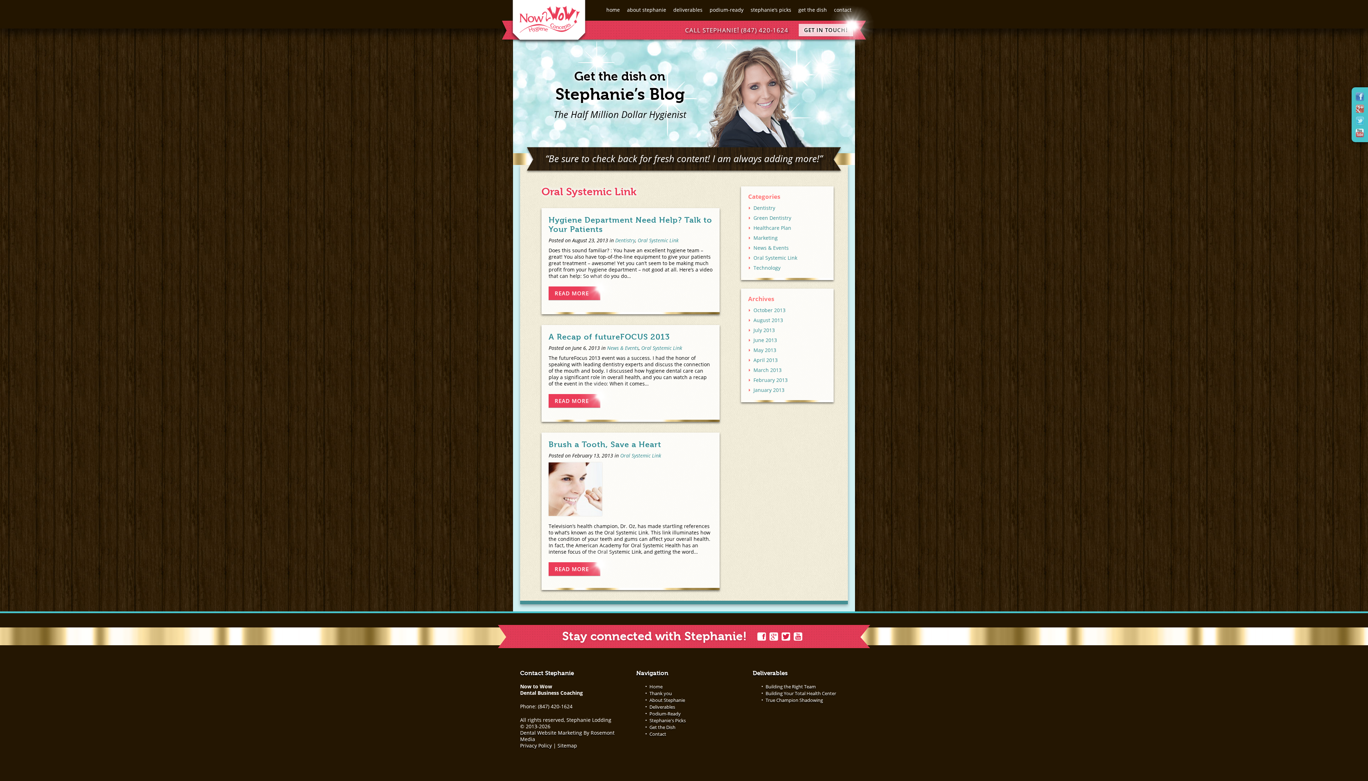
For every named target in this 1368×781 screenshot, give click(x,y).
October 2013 (769, 310)
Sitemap (567, 745)
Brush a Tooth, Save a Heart (605, 444)
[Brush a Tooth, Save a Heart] (630, 489)
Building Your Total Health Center (801, 693)
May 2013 (764, 350)
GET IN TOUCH (826, 29)
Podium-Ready (726, 9)
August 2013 (768, 320)
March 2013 (767, 370)
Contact (842, 9)
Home (613, 9)
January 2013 (768, 390)
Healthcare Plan (772, 227)
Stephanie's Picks (667, 720)
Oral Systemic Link (658, 240)
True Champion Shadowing (794, 700)
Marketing (765, 237)
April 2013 (765, 360)
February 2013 (770, 380)
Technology (767, 267)
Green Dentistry (772, 217)
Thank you (660, 693)
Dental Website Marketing (551, 732)
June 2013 (765, 340)
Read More (572, 293)
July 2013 (764, 330)
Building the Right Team (791, 686)
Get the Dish (812, 9)
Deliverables (688, 9)
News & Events (623, 348)
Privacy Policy (536, 745)
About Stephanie (646, 9)
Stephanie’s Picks (771, 9)
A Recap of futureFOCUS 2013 (609, 336)
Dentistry (625, 240)
